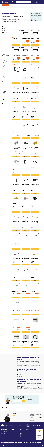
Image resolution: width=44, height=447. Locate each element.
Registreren (21, 430)
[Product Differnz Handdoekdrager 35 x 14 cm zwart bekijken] (25, 69)
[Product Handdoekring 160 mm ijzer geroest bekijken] (25, 337)
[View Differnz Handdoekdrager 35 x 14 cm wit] (23, 77)
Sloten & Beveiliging (4, 34)
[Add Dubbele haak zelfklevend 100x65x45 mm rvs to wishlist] (19, 159)
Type (3, 58)
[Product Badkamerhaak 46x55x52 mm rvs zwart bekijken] (25, 143)
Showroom (21, 435)
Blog (26, 432)
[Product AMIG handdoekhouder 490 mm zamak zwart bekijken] (25, 180)
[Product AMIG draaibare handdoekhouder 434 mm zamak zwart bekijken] (35, 161)
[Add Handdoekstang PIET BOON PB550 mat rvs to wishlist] (19, 283)
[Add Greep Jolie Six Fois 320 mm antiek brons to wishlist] (19, 251)
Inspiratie (27, 430)
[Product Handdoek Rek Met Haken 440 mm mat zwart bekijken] (35, 50)
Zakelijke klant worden (14, 430)
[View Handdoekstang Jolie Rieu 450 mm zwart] (23, 225)
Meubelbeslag (3, 36)
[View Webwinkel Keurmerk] (2, 442)
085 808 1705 (3, 433)
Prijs (2, 28)
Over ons (21, 434)
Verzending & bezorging (14, 433)
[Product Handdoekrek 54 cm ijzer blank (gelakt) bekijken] (35, 319)
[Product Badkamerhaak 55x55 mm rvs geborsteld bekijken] (25, 198)
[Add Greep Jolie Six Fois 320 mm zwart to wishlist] (29, 233)
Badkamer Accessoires (9, 8)
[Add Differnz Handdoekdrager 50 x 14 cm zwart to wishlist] (29, 85)
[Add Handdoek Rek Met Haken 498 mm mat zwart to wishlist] (29, 47)
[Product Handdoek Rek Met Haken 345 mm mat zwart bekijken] (35, 33)
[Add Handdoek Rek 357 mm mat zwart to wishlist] (29, 30)
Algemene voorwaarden (14, 434)
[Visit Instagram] (41, 425)
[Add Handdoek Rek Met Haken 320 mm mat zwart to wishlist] (19, 47)
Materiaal (3, 72)
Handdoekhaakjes (5, 50)
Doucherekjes (5, 51)
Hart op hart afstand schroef (5, 99)
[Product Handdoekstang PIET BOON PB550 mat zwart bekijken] (25, 302)
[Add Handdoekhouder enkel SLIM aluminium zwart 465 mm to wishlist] (38, 122)
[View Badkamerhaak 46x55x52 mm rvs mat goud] (15, 151)
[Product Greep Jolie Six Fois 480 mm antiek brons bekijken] (25, 254)
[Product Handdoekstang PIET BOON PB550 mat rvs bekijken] (16, 285)
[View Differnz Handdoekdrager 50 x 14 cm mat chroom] (25, 96)
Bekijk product (16, 61)
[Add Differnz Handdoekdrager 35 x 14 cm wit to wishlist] (38, 67)
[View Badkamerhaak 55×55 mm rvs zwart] (23, 206)
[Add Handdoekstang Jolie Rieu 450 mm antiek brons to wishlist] (29, 214)
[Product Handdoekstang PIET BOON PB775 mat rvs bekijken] (16, 302)
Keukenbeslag (3, 37)
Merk (3, 64)
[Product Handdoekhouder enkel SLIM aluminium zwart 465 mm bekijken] (35, 124)
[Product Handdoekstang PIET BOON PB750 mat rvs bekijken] (25, 285)
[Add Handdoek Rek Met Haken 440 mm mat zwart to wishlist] (38, 47)
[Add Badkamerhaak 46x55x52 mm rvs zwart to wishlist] (29, 141)
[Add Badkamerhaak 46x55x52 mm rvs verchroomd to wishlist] (19, 141)
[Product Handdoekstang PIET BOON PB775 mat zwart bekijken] (25, 319)
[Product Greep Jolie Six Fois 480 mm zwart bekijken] (35, 235)
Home (3, 8)
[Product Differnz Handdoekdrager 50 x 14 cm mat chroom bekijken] (25, 106)
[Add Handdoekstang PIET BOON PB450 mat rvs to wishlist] (38, 283)
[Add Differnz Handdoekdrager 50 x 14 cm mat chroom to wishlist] (29, 104)
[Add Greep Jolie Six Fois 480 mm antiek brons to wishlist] (29, 251)
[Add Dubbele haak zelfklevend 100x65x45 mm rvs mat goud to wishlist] (19, 196)
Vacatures (21, 436)
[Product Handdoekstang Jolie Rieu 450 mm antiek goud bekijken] (35, 217)
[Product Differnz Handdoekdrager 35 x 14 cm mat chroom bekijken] (16, 88)
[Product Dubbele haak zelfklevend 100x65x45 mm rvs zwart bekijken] (35, 180)
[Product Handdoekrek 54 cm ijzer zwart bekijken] (16, 337)
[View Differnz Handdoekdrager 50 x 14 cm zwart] (37, 96)
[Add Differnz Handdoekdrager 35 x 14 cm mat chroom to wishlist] (19, 85)
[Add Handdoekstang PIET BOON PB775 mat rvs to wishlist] (19, 300)
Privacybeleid (41, 445)
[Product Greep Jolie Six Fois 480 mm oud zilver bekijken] (35, 269)
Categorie (3, 32)
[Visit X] (35, 425)
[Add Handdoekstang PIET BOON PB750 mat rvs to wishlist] (29, 283)
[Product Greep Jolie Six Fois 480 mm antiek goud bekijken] (16, 269)
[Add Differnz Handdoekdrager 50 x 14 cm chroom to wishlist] (19, 104)
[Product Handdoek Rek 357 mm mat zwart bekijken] (25, 33)
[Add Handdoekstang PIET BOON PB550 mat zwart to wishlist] (29, 300)
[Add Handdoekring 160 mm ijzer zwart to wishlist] (38, 334)
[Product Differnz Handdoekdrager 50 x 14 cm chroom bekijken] (16, 106)
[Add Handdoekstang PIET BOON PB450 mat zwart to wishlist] (19, 317)
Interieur (5, 8)
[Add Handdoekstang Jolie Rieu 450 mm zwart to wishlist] (19, 214)
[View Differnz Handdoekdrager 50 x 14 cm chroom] (27, 96)
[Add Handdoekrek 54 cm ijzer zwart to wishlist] (19, 334)
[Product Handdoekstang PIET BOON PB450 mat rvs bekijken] (35, 285)
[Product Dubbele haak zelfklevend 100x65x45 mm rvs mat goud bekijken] (16, 198)
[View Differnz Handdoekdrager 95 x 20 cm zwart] (13, 133)
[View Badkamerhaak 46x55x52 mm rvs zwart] (13, 151)
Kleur (3, 81)
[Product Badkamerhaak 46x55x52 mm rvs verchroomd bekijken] (16, 143)
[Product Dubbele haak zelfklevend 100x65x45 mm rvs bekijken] (16, 161)
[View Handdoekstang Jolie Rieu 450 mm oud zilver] (15, 225)
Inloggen (21, 431)
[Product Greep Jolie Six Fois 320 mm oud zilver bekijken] (25, 269)
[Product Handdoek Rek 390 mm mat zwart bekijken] (16, 33)
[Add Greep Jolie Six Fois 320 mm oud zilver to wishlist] (29, 267)
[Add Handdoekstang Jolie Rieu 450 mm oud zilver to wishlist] (19, 233)
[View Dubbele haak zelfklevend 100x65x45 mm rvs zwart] (13, 170)
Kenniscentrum (27, 431)
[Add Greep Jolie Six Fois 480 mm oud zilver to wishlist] (38, 267)
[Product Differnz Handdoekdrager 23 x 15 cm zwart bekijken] (16, 69)
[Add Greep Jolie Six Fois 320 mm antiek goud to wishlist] (38, 251)
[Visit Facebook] (33, 425)
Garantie (12, 435)
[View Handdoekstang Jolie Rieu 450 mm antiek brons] (13, 225)
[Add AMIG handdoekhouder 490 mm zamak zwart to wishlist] (29, 178)
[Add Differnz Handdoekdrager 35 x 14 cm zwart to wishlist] (29, 67)
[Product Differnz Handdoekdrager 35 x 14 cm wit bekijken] (35, 69)
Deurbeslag (3, 33)
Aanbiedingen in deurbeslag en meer (5, 55)
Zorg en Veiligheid (4, 54)
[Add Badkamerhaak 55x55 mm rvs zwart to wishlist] (38, 196)
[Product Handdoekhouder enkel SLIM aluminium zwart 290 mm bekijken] (25, 124)
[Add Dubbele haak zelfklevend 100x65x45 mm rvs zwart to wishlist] (38, 178)
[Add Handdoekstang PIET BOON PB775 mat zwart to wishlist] (29, 317)
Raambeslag (3, 38)
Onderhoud (27, 433)
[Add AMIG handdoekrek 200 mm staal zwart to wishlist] (29, 159)
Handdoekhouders (5, 49)
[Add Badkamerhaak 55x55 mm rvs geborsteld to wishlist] (29, 196)
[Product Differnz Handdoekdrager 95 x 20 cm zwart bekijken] (35, 106)
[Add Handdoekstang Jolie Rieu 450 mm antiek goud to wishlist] (38, 214)
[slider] (2, 29)
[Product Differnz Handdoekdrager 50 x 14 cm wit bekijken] (35, 88)
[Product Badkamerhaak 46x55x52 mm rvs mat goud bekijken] (35, 143)
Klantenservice (13, 432)
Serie (3, 103)
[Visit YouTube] (39, 425)
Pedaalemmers (5, 52)
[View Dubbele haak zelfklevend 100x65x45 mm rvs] (32, 188)
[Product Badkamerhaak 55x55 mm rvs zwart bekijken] (35, 198)
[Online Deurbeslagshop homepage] (5, 2)
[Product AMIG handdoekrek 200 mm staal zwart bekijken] (25, 161)
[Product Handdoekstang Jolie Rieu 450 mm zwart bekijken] (16, 217)
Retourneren (13, 431)
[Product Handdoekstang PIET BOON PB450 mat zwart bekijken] (16, 319)
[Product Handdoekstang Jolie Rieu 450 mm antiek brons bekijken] (25, 217)
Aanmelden (40, 417)
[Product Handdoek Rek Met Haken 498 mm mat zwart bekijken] (25, 50)
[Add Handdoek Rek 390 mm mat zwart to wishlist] (19, 30)
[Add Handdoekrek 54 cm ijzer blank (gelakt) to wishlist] (38, 317)
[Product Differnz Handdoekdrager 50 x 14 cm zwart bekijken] (25, 88)
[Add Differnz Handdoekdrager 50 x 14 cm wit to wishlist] (38, 85)
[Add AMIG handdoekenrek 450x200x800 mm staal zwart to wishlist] (19, 178)
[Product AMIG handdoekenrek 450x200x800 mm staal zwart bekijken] (16, 180)
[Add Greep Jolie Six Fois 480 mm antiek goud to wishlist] (19, 267)
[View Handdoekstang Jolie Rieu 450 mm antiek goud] (18, 225)
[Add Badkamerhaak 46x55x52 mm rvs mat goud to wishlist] (38, 141)
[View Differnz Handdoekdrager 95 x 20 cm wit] (32, 114)
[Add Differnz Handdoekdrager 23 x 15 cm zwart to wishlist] (19, 67)
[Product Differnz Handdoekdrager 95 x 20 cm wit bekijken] (16, 124)
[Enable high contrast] (41, 5)
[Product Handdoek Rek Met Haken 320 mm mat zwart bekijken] (16, 50)
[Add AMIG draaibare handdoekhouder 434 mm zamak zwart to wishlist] (38, 159)
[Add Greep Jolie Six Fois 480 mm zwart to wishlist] (38, 233)
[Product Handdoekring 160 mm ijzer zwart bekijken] (35, 337)
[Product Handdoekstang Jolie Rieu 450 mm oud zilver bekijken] (16, 235)
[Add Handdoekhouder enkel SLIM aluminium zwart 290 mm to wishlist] (29, 122)
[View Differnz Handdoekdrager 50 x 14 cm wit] (23, 96)
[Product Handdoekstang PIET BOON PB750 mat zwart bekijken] (35, 302)
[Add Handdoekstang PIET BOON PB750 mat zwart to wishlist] (38, 300)
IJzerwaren (3, 53)
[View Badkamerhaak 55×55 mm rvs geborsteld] (32, 206)
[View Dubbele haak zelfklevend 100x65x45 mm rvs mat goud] (34, 188)
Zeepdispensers (5, 48)
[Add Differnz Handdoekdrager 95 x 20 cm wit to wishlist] (19, 122)
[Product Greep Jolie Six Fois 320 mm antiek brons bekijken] (16, 254)
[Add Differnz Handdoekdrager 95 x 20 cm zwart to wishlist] (38, 104)
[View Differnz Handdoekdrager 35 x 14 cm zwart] (32, 77)
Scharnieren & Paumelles (5, 35)
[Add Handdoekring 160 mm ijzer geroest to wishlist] (29, 334)
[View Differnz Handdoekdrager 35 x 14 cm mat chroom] (25, 77)
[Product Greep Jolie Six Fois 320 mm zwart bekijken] (25, 235)
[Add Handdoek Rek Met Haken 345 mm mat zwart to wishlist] (38, 30)
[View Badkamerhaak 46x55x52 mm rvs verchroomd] (23, 151)
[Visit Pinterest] (37, 425)
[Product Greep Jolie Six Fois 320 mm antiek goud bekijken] (35, 254)
